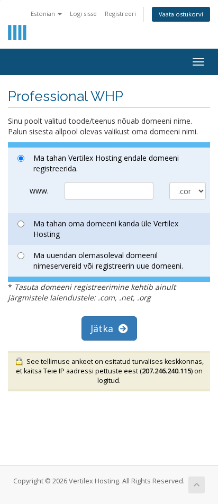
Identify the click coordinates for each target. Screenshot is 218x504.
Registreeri (120, 13)
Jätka (104, 328)
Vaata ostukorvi (181, 14)
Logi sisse (83, 13)
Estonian (44, 13)
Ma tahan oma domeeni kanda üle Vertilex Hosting (105, 228)
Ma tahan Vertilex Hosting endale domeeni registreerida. (106, 163)
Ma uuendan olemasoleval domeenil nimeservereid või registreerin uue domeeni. (108, 260)
